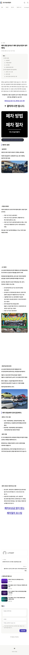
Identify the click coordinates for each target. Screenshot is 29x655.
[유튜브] (14, 648)
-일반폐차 (8, 60)
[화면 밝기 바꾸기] (24, 2)
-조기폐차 (8, 65)
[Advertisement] (14, 25)
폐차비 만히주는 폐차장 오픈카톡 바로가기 (12, 140)
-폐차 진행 (8, 74)
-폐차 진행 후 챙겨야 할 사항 (11, 76)
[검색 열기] (27, 2)
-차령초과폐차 (8, 62)
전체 (2, 7)
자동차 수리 (19, 7)
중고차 (12, 7)
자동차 (7, 7)
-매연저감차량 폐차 (9, 67)
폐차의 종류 (6, 58)
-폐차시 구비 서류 (9, 72)
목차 (4, 56)
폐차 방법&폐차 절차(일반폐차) (10, 69)
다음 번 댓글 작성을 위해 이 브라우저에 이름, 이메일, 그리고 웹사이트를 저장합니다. (14, 627)
